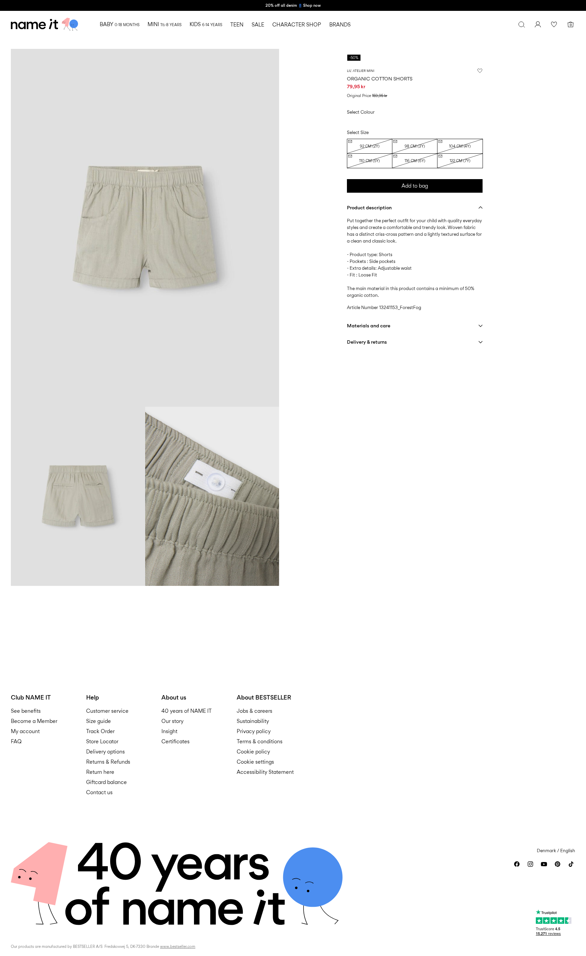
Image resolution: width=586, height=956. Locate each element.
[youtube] (544, 864)
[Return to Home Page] (44, 24)
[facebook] (517, 864)
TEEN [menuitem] (236, 24)
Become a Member (34, 721)
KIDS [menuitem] (206, 24)
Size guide (98, 721)
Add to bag (415, 186)
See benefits (26, 711)
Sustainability (253, 721)
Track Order (100, 731)
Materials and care (368, 325)
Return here (100, 772)
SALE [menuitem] (258, 24)
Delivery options (105, 751)
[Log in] (538, 24)
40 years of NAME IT (186, 711)
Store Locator (102, 741)
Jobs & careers (254, 711)
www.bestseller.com (177, 946)
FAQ (16, 741)
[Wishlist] (554, 24)
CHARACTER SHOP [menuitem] (296, 24)
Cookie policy (253, 751)
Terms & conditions (259, 741)
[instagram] (530, 864)
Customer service (107, 711)
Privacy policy (254, 731)
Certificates (175, 741)
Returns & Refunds (108, 762)
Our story (172, 721)
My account (25, 731)
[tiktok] (571, 864)
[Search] (521, 24)
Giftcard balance (106, 782)
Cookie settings (255, 762)
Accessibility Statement (266, 772)
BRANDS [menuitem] (340, 24)
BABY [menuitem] (119, 24)
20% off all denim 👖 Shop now (293, 5)
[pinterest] (557, 864)
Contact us (99, 792)
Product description (369, 207)
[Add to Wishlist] (480, 70)
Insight (169, 731)
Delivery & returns (367, 342)
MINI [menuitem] (164, 24)
